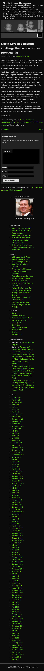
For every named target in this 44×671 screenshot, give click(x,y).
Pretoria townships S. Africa (21, 290)
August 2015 (16, 571)
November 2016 (17, 535)
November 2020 (17, 421)
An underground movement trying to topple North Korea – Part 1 (23, 375)
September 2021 (18, 402)
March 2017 (16, 526)
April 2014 (15, 609)
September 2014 (18, 597)
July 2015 (15, 573)
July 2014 (15, 602)
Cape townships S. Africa (20, 262)
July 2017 (15, 516)
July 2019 (15, 459)
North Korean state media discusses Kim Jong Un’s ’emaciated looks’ (21, 240)
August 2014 (16, 600)
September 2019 (18, 454)
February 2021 (17, 414)
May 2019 (15, 464)
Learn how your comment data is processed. (21, 188)
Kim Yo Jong (16, 325)
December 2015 (17, 562)
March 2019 (16, 469)
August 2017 (16, 514)
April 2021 (15, 409)
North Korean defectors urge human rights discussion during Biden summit (23, 247)
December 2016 (17, 533)
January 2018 (16, 502)
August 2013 (16, 628)
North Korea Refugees (17, 3)
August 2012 (16, 657)
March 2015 (16, 583)
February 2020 (17, 443)
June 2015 (15, 576)
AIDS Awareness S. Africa (21, 257)
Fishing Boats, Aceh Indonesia (22, 276)
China (14, 313)
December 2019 (17, 447)
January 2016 (16, 559)
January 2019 (16, 474)
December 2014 (17, 590)
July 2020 (15, 431)
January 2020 (16, 445)
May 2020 (15, 435)
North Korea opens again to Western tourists (21, 231)
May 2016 (15, 550)
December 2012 (17, 647)
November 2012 (17, 650)
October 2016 (16, 538)
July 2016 (15, 545)
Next (40, 129)
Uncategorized (17, 334)
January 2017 (16, 531)
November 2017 (17, 507)
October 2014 (16, 595)
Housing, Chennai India (20, 281)
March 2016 (16, 554)
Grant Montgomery (23, 56)
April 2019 (15, 466)
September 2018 (18, 483)
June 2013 (15, 633)
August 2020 (16, 428)
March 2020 (16, 440)
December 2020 (17, 419)
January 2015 (16, 588)
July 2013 (15, 631)
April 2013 (15, 638)
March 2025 (16, 400)
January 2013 (16, 645)
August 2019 (16, 457)
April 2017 (15, 523)
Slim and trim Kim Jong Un (21, 235)
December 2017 (17, 504)
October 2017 (16, 509)
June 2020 (15, 433)
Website (4, 176)
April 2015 (15, 581)
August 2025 (16, 397)
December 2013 (17, 619)
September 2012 (18, 654)
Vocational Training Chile (20, 302)
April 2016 (15, 552)
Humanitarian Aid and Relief (11, 122)
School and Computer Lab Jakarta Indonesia (21, 298)
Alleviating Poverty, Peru (20, 259)
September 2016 (18, 540)
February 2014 (17, 614)
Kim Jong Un (27, 122)
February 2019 (17, 471)
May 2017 (15, 521)
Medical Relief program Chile (22, 288)
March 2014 (16, 612)
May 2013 (15, 635)
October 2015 (16, 566)
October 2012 (16, 652)
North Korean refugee (19, 327)
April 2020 (15, 438)
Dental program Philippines (21, 269)
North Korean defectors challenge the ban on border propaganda (20, 47)
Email (4, 172)
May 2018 (15, 493)
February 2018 (17, 500)
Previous (5, 129)
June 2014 (15, 604)
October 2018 (16, 481)
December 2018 (17, 476)
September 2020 (18, 426)
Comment (7, 151)
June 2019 (15, 462)
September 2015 (18, 569)
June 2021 (15, 405)
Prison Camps (17, 330)
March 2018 (16, 497)
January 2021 (16, 416)
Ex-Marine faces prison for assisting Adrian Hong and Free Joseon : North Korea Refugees (23, 354)
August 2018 (16, 485)
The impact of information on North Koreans (22, 348)
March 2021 (16, 412)
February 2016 (17, 557)
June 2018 (15, 490)
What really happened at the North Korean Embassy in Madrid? (23, 361)
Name (4, 168)
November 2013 (17, 621)
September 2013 (18, 626)
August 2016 (16, 543)
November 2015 (17, 564)
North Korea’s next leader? (21, 228)
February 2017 (17, 528)
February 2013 (17, 642)
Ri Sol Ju (15, 332)
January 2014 (16, 616)
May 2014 (15, 607)
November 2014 (17, 592)
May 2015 (15, 578)
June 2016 (15, 547)
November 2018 (17, 478)
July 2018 (15, 488)
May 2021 (15, 407)
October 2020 (16, 424)
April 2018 (15, 495)
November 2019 (17, 450)
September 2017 (18, 512)
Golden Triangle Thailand (21, 278)
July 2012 (15, 659)
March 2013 (16, 640)
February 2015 (17, 585)
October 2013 (16, 623)
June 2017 (15, 519)
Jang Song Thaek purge (20, 320)
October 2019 (16, 452)
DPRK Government (27, 119)
